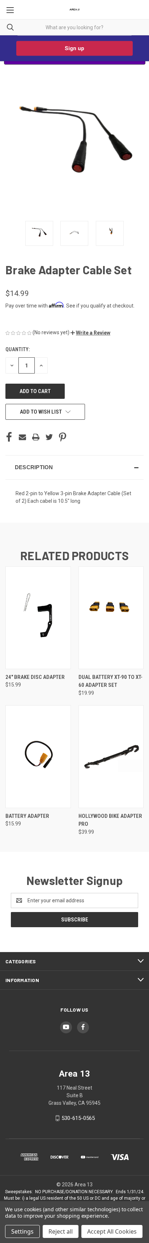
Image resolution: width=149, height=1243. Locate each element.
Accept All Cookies (112, 1231)
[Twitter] (49, 437)
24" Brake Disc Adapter (35, 677)
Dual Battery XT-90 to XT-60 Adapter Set (110, 681)
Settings (22, 1231)
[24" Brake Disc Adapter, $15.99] (38, 618)
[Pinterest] (62, 437)
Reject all (60, 1231)
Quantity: (17, 349)
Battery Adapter (27, 816)
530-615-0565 (78, 1118)
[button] (90, 333)
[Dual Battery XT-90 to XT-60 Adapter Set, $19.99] (111, 618)
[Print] (35, 437)
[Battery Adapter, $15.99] (38, 757)
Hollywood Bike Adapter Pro (110, 820)
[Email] (22, 437)
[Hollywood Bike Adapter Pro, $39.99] (111, 757)
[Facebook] (9, 437)
